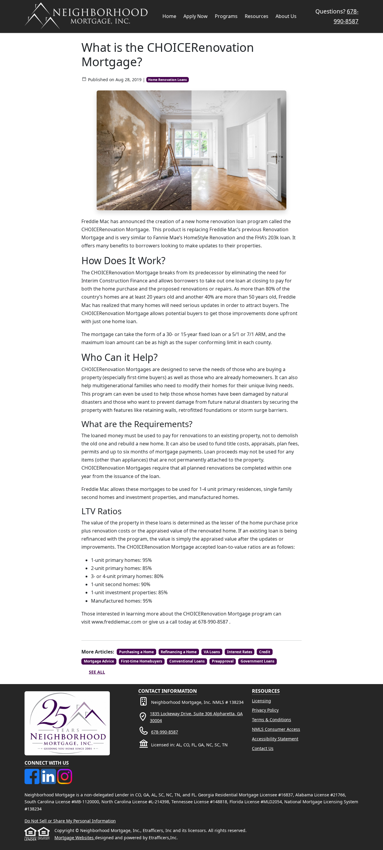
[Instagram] (64, 772)
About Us (286, 16)
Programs (226, 16)
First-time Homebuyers (141, 661)
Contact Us (262, 748)
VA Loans (212, 651)
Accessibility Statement (275, 739)
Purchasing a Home (136, 651)
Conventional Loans (187, 661)
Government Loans (257, 661)
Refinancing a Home (179, 651)
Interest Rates (239, 651)
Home (169, 16)
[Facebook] (33, 772)
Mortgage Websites (74, 837)
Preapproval (223, 661)
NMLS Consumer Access (276, 729)
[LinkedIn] (49, 772)
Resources (256, 16)
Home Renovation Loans (167, 80)
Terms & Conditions (271, 719)
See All (97, 672)
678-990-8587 (164, 732)
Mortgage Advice (99, 661)
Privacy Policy (265, 710)
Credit (264, 651)
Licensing (261, 701)
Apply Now (195, 16)
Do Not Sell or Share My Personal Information (70, 821)
